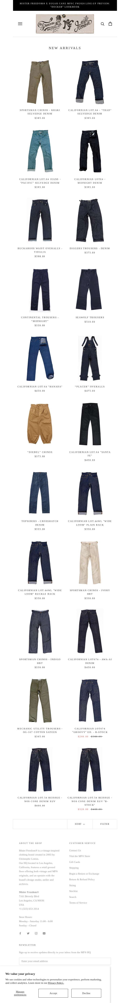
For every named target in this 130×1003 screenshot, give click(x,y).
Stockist (73, 891)
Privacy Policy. (56, 983)
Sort (79, 824)
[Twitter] (28, 933)
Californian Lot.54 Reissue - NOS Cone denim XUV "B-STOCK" (90, 801)
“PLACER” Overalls (90, 386)
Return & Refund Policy (82, 879)
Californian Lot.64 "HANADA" (40, 386)
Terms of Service (78, 902)
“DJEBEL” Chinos (39, 452)
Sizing (72, 885)
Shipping (74, 867)
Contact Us (75, 850)
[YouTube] (44, 933)
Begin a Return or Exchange (84, 873)
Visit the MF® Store (79, 856)
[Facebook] (20, 933)
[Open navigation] (20, 23)
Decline (86, 993)
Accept (53, 993)
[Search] (102, 23)
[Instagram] (36, 933)
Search (72, 897)
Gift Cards (74, 862)
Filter (104, 824)
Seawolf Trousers (90, 317)
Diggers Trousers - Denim (90, 248)
